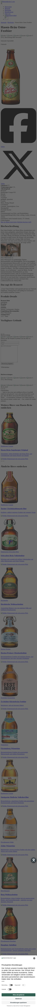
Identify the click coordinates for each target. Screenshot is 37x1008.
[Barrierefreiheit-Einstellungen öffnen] (33, 860)
